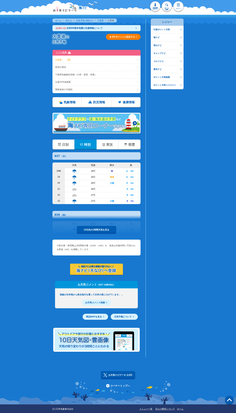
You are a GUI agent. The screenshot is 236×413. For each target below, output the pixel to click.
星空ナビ (158, 69)
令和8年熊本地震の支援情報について (79, 28)
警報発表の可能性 (64, 89)
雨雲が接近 (60, 67)
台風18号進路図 (63, 82)
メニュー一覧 (145, 409)
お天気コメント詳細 (95, 302)
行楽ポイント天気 (162, 29)
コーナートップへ (120, 385)
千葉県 (100, 20)
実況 (109, 144)
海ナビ (69, 20)
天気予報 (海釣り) (84, 20)
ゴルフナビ (159, 61)
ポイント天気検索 (162, 77)
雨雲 (131, 144)
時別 (87, 144)
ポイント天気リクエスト (165, 85)
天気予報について (123, 317)
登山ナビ (158, 45)
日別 (65, 144)
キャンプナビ (160, 53)
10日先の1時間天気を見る (96, 230)
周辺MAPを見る (94, 317)
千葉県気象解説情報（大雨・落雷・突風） (76, 74)
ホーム (58, 20)
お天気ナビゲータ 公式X (120, 375)
